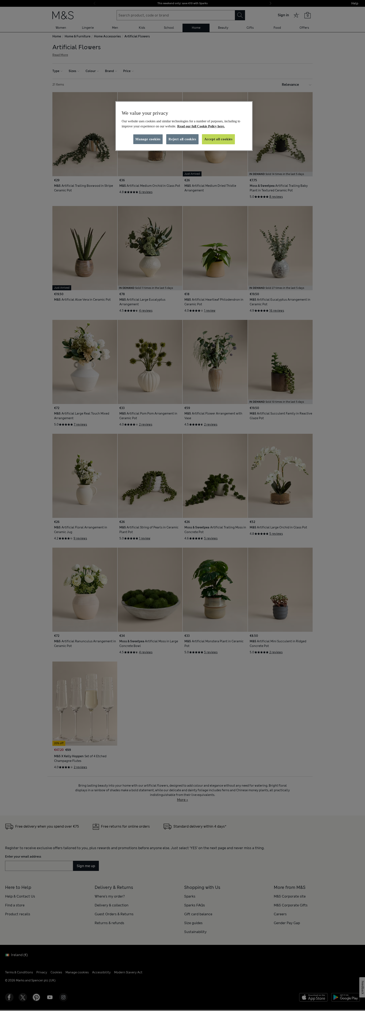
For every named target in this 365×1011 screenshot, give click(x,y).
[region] (184, 126)
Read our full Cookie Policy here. (201, 126)
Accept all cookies (218, 139)
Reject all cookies (182, 139)
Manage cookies (148, 139)
